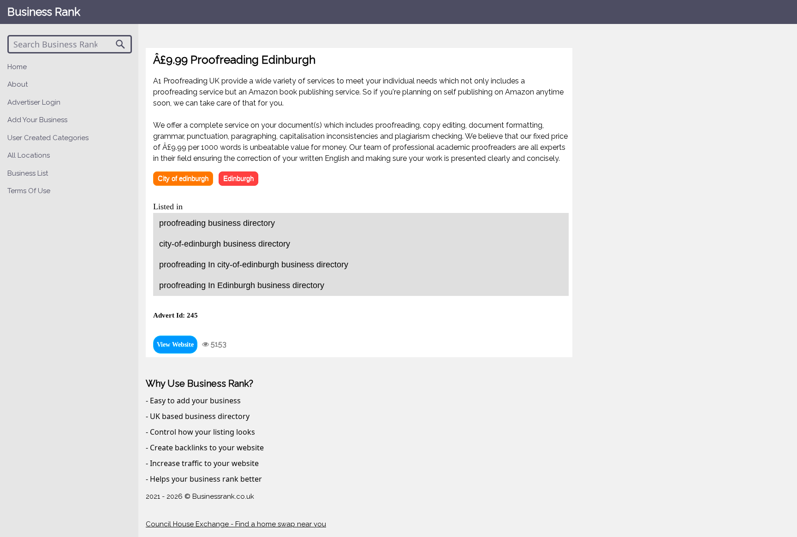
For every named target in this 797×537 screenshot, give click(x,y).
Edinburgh (238, 178)
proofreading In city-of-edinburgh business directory (253, 264)
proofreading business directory (217, 223)
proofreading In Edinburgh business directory (241, 285)
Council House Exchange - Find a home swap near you (236, 524)
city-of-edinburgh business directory (224, 243)
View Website (175, 344)
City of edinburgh (183, 178)
